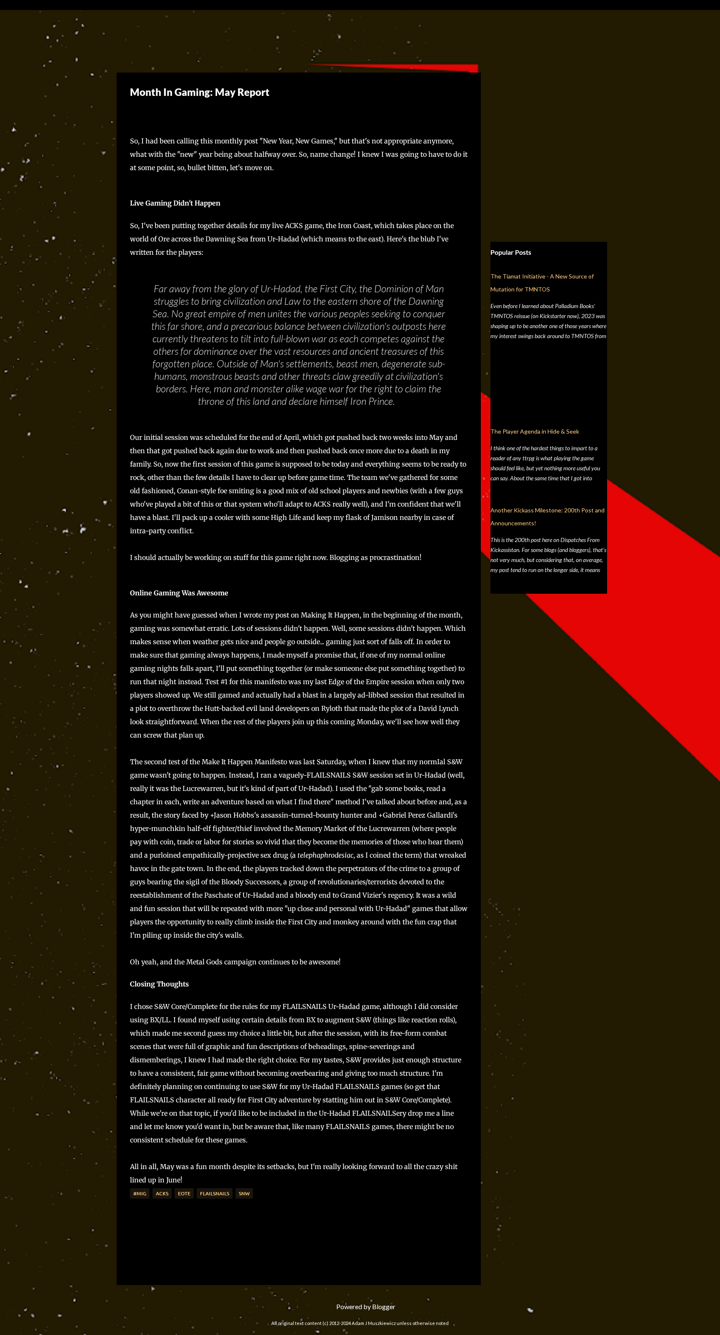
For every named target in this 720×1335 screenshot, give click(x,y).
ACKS (162, 1193)
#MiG (139, 1193)
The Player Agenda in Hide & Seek (534, 431)
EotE (184, 1193)
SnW (244, 1193)
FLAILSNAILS (214, 1193)
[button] (136, 112)
